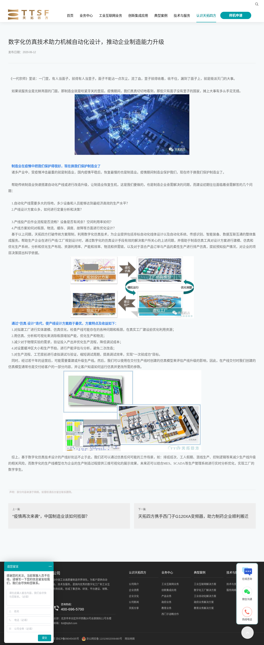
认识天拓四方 (206, 15)
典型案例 (160, 15)
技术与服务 (182, 15)
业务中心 (86, 15)
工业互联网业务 (110, 15)
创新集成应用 (138, 15)
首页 (70, 15)
